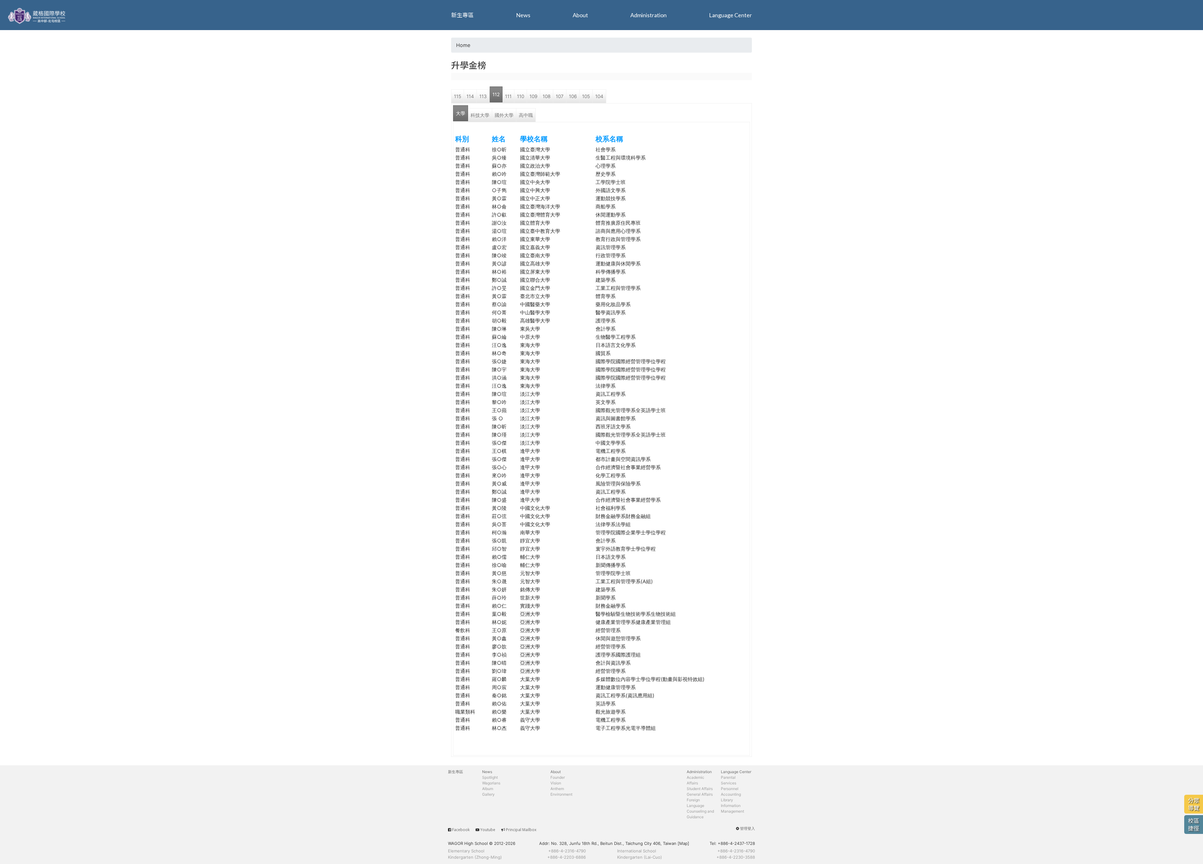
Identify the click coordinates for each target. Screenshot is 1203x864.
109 (533, 96)
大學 (460, 113)
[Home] (37, 15)
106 (573, 96)
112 (496, 94)
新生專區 (462, 15)
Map (683, 843)
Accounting (731, 794)
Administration (648, 15)
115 (457, 96)
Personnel (729, 788)
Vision (555, 783)
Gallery (488, 794)
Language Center (730, 15)
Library (727, 800)
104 (599, 96)
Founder (557, 777)
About (580, 15)
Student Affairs (700, 788)
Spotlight (490, 777)
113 (483, 96)
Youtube (487, 829)
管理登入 (747, 828)
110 (520, 96)
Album (487, 788)
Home (463, 45)
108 (546, 96)
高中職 (526, 115)
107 (560, 96)
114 (470, 96)
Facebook (461, 829)
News (523, 15)
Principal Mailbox (521, 829)
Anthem (557, 788)
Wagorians (491, 783)
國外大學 (504, 115)
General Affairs (700, 794)
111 (508, 96)
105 (586, 96)
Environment (561, 794)
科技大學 (480, 115)
